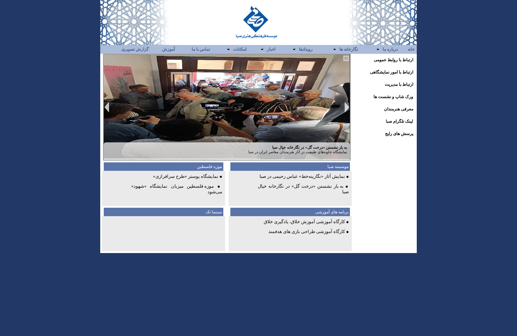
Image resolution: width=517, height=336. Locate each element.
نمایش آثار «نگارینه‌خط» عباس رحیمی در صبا (302, 176)
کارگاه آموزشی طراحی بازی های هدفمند (306, 231)
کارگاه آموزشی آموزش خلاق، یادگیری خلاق (304, 221)
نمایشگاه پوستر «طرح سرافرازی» (185, 176)
